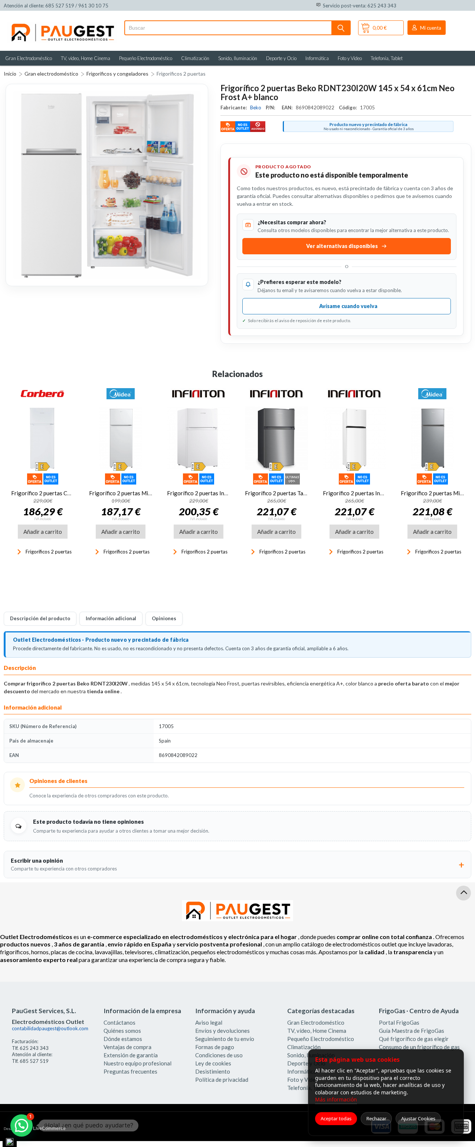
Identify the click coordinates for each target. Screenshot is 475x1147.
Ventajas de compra (127, 1047)
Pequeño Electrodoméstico (145, 58)
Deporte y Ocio (281, 58)
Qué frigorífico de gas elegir (414, 1038)
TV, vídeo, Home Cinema (85, 58)
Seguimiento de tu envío (224, 1038)
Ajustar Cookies (418, 1118)
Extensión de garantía (131, 1055)
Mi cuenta (430, 28)
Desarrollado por (35, 1128)
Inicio (10, 73)
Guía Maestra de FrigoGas (411, 1030)
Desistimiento (212, 1071)
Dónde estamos (123, 1038)
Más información (336, 1099)
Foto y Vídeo (350, 58)
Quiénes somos (122, 1030)
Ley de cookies (213, 1063)
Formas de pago (214, 1047)
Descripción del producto (40, 618)
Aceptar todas (336, 1118)
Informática (317, 58)
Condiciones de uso (219, 1055)
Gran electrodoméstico (51, 73)
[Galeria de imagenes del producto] (107, 185)
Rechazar (376, 1118)
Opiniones (164, 618)
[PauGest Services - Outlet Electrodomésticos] (62, 25)
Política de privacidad (221, 1079)
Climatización (195, 58)
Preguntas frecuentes (130, 1071)
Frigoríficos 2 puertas (181, 73)
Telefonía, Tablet (387, 58)
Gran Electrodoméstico (28, 58)
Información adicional (111, 618)
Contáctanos (119, 1022)
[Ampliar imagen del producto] (107, 185)
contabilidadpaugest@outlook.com (50, 1028)
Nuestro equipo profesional (137, 1063)
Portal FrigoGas (399, 1022)
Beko (256, 107)
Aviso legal (208, 1022)
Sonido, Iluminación (237, 58)
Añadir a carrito (42, 531)
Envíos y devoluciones (222, 1030)
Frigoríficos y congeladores (117, 73)
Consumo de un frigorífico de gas (419, 1047)
